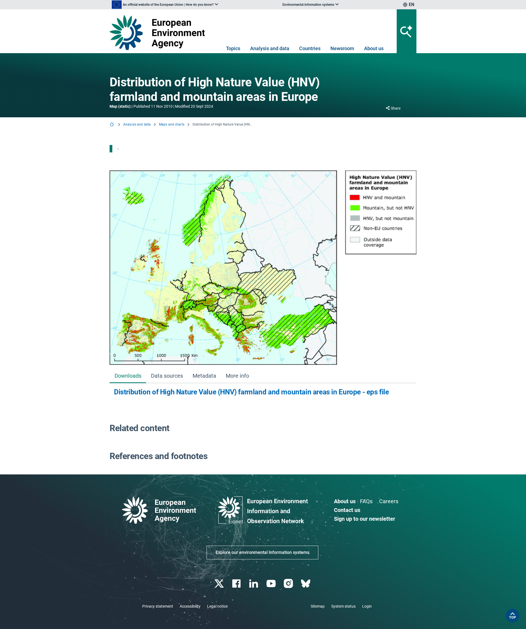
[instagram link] (289, 583)
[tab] (128, 376)
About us (374, 48)
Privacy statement (157, 606)
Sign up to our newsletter (364, 519)
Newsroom (342, 48)
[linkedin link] (254, 583)
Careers (388, 501)
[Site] (159, 32)
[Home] (112, 125)
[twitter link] (220, 583)
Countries (310, 48)
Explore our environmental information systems (262, 552)
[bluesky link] (306, 583)
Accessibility (190, 606)
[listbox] (165, 4)
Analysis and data (269, 48)
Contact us (347, 510)
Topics (233, 48)
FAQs (366, 501)
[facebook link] (237, 583)
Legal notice (217, 606)
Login (367, 606)
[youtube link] (272, 583)
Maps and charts (171, 124)
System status (343, 606)
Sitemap (318, 606)
